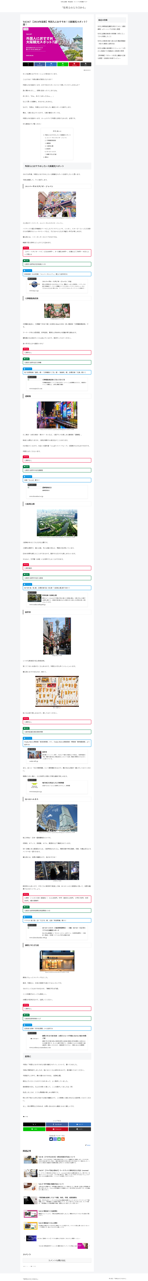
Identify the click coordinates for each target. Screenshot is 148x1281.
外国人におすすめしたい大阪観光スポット (58, 135)
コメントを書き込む (57, 1260)
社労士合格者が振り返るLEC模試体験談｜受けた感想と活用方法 (111, 42)
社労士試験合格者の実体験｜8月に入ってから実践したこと (111, 34)
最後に (47, 157)
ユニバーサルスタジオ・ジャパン (56, 138)
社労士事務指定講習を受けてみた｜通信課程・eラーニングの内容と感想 (111, 27)
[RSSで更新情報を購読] (63, 1139)
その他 (26, 1116)
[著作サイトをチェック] (51, 1139)
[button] (85, 64)
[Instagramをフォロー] (55, 1139)
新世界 (48, 149)
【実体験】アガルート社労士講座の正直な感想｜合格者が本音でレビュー (111, 56)
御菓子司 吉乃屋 (51, 154)
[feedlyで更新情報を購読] (59, 1139)
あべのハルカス (51, 151)
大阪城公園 (49, 146)
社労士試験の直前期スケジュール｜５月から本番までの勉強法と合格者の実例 (111, 49)
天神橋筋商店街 (51, 140)
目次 (54, 131)
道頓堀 (48, 143)
